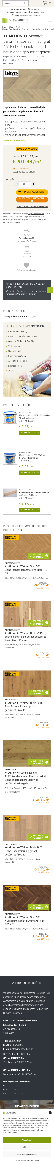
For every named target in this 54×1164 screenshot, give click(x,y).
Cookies (17, 1160)
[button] (50, 1113)
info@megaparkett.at (22, 1049)
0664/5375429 (19, 1045)
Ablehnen (27, 1147)
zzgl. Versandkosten (36, 214)
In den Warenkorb (34, 192)
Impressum (35, 1160)
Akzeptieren (27, 1140)
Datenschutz (25, 1160)
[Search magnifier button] (25, 3)
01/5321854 (15, 1040)
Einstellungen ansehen (27, 1154)
